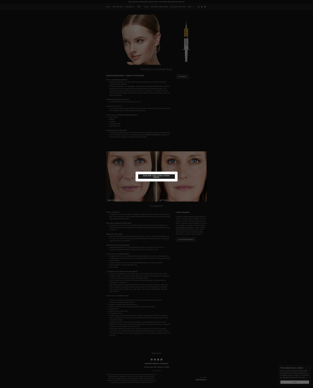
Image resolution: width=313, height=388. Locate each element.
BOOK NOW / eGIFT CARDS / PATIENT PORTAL (156, 176)
